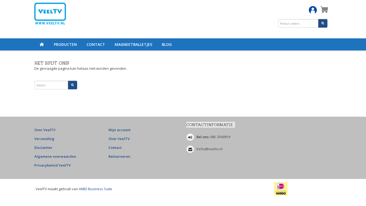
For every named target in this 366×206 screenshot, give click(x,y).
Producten (65, 44)
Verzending (44, 138)
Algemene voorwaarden (55, 156)
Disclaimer (43, 147)
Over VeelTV (44, 129)
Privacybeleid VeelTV (52, 165)
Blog (167, 44)
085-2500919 (220, 136)
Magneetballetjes (133, 44)
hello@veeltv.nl (209, 148)
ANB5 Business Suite (95, 188)
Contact (96, 44)
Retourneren (119, 156)
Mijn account (119, 129)
